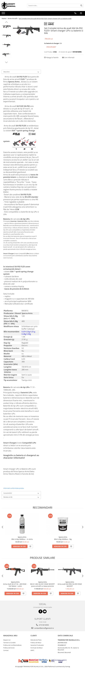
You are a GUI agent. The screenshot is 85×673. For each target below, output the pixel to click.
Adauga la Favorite (52, 57)
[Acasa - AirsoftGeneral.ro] (13, 5)
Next (6, 62)
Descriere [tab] (6, 72)
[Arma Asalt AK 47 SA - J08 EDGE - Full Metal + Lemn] (15, 571)
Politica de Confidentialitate (12, 645)
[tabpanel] (26, 30)
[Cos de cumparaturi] (81, 13)
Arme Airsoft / (13, 18)
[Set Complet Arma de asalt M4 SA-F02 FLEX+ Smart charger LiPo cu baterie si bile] (26, 30)
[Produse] (4, 13)
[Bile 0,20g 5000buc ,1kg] (63, 524)
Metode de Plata (36, 640)
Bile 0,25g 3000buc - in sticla (22, 539)
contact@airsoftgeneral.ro (44, 628)
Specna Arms (22, 537)
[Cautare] (81, 5)
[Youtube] (45, 611)
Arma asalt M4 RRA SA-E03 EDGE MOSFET (70, 585)
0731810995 (44, 625)
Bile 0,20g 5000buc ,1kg (63, 539)
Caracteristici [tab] (7, 493)
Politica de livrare (8, 648)
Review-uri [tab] (7, 497)
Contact (6, 650)
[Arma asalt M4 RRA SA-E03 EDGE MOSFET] (69, 571)
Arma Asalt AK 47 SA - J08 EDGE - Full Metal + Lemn (15, 585)
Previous (6, 22)
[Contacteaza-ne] (75, 13)
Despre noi (6, 640)
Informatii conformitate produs (13, 488)
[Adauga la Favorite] (30, 546)
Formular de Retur (37, 648)
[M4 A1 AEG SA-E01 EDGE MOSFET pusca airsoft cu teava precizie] (42, 571)
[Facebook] (40, 611)
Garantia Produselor (37, 645)
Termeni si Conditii (9, 643)
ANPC (32, 650)
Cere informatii (69, 57)
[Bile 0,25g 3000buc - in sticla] (22, 524)
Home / (4, 18)
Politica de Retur (36, 643)
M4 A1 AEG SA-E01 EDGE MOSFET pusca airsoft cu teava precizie (42, 585)
